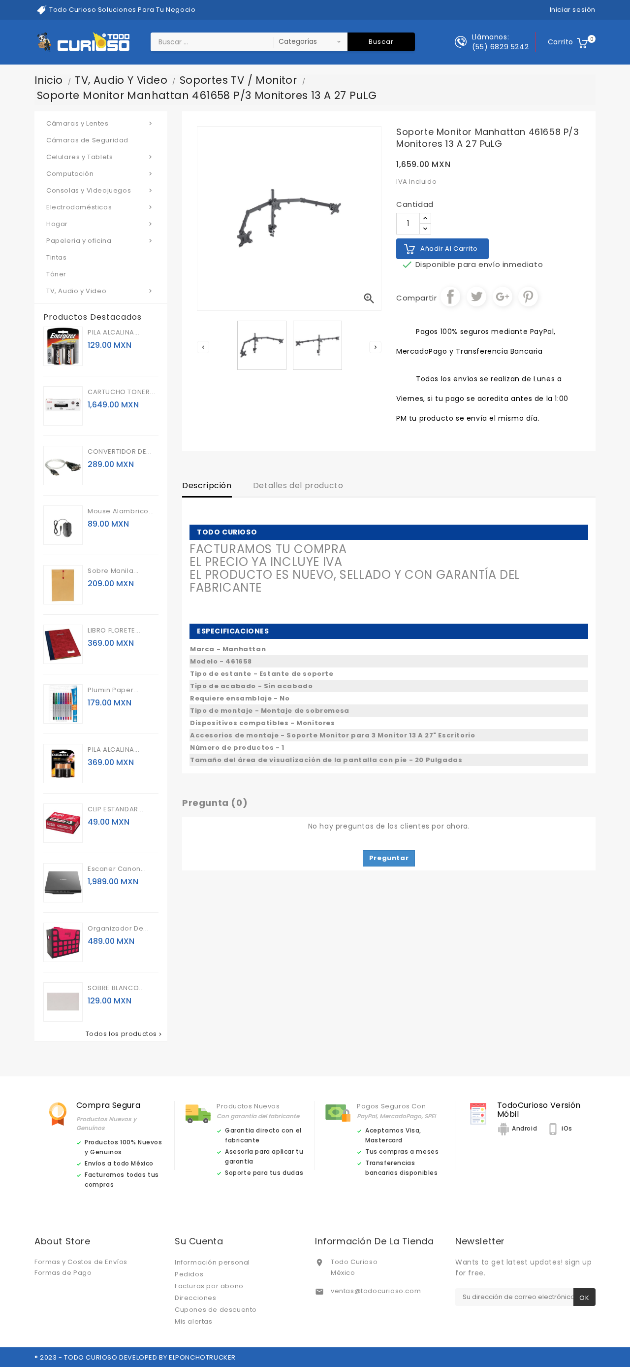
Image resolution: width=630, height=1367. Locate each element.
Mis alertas (194, 1321)
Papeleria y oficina (100, 240)
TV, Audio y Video (100, 291)
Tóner (56, 274)
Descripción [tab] (207, 485)
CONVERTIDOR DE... (120, 451)
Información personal (212, 1262)
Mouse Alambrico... (121, 511)
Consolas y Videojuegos (100, 190)
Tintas (56, 257)
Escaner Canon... (117, 868)
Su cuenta (199, 1241)
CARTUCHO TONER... (121, 392)
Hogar (100, 224)
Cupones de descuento (216, 1309)
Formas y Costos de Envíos (80, 1262)
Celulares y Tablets (100, 157)
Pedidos (189, 1274)
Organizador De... (118, 928)
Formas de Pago (63, 1272)
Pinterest (528, 296)
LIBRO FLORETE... (114, 630)
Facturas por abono (209, 1286)
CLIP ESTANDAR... (116, 809)
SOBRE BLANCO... (116, 988)
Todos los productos (124, 1034)
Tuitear (476, 296)
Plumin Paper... (113, 690)
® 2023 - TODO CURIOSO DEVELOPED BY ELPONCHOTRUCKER (135, 1357)
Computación (100, 173)
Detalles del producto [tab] (298, 485)
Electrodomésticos (100, 207)
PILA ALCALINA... (114, 332)
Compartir (450, 296)
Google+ (502, 296)
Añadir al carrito (448, 248)
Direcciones (196, 1297)
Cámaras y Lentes (100, 123)
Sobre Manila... (113, 570)
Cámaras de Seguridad (87, 140)
